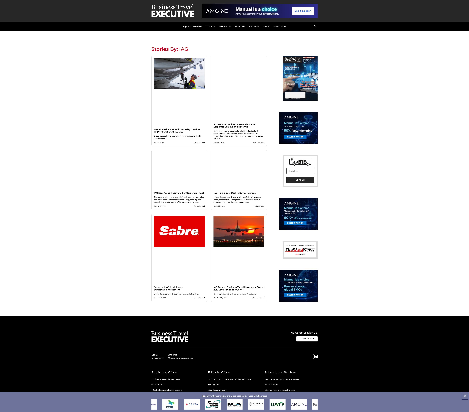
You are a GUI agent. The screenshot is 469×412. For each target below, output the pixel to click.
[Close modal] (465, 396)
